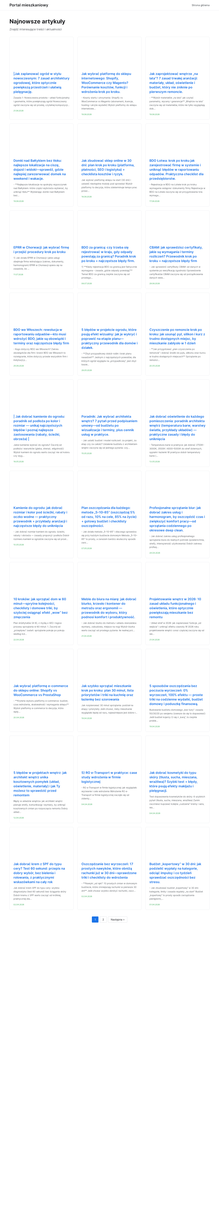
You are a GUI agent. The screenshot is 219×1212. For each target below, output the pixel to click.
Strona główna (201, 5)
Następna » (118, 919)
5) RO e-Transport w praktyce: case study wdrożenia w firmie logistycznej (109, 777)
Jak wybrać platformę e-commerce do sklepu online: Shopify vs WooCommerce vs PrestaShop (40, 690)
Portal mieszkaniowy (28, 5)
